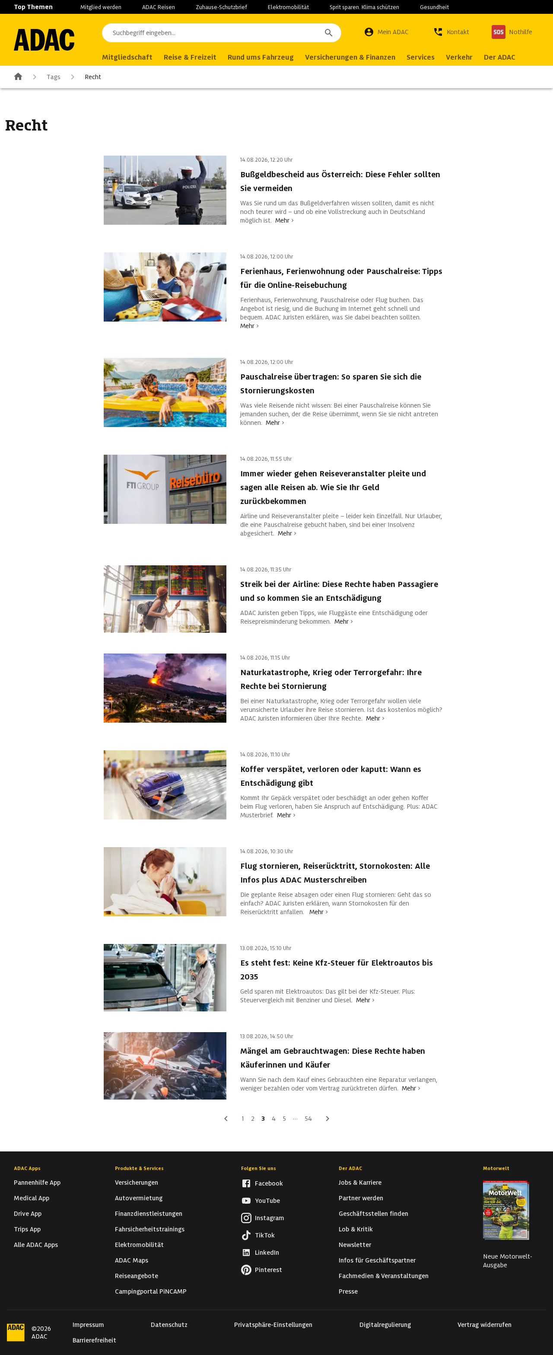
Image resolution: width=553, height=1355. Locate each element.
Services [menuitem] (421, 57)
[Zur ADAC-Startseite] (44, 40)
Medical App (31, 1198)
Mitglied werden (100, 7)
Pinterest (268, 1270)
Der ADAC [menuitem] (499, 57)
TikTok (265, 1235)
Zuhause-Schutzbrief (221, 7)
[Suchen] (328, 33)
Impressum (88, 1325)
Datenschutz (169, 1325)
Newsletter (355, 1245)
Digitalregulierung (385, 1325)
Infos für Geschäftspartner (377, 1260)
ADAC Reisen (158, 7)
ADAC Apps (27, 1168)
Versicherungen (136, 1182)
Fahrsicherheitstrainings (149, 1229)
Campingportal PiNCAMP (151, 1291)
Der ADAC (350, 1168)
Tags (53, 77)
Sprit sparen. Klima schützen (364, 7)
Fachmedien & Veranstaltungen (384, 1276)
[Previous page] (226, 1118)
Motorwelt (496, 1168)
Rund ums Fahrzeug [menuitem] (261, 57)
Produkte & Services (139, 1168)
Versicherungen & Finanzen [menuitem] (350, 57)
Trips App (27, 1229)
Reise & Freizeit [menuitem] (190, 57)
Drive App (27, 1214)
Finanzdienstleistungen (148, 1214)
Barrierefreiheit (94, 1340)
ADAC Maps (131, 1260)
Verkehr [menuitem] (459, 57)
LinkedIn (267, 1252)
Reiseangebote (136, 1276)
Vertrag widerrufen (485, 1325)
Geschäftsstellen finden (373, 1214)
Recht (93, 77)
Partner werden (361, 1198)
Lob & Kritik (356, 1229)
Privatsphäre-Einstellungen (273, 1325)
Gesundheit (434, 7)
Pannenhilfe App (37, 1182)
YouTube (267, 1201)
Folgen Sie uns (258, 1168)
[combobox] (221, 32)
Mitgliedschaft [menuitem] (127, 57)
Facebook (269, 1183)
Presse (348, 1291)
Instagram (269, 1218)
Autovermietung (138, 1198)
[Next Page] (327, 1118)
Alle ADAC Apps (36, 1245)
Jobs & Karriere (360, 1182)
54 (308, 1118)
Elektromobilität (288, 7)
